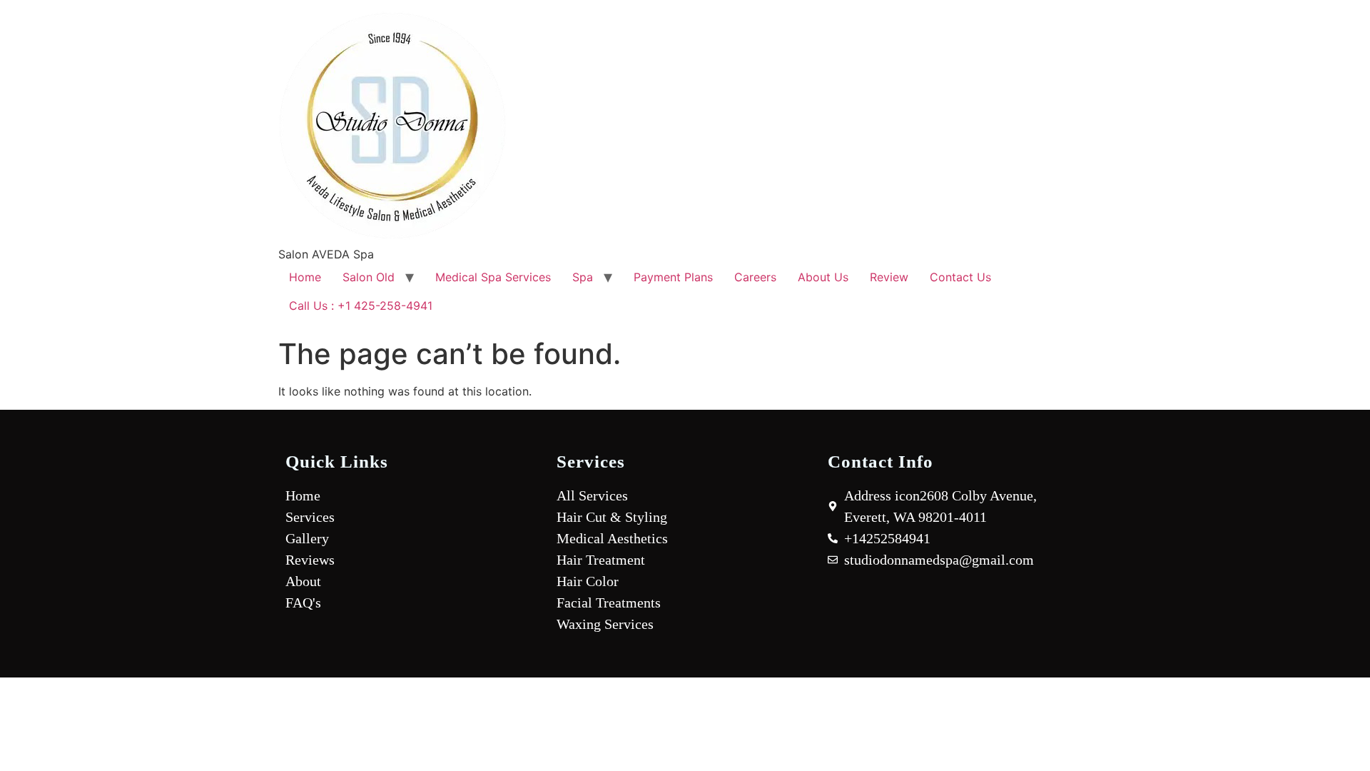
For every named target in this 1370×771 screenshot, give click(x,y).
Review (889, 277)
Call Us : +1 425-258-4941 (360, 305)
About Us (823, 277)
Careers (755, 277)
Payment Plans (673, 277)
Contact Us (960, 277)
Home (305, 277)
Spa (582, 277)
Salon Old (368, 277)
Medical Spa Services (493, 277)
